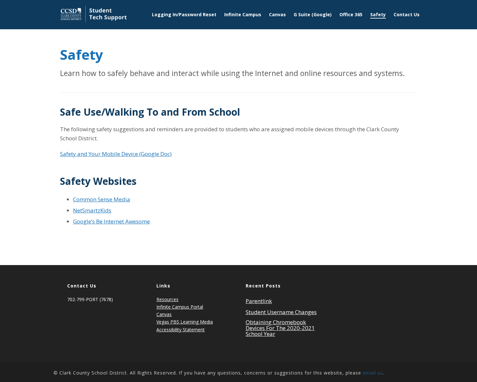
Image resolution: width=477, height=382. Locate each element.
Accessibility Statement (180, 329)
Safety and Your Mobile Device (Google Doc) (116, 154)
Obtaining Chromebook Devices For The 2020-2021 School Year (280, 328)
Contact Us (407, 14)
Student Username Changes (281, 312)
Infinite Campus (242, 14)
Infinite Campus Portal (179, 307)
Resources (167, 299)
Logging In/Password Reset (184, 14)
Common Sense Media (101, 199)
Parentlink (259, 301)
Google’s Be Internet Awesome (111, 221)
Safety (378, 14)
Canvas (277, 14)
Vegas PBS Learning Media (184, 322)
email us (373, 373)
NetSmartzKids (92, 210)
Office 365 (350, 14)
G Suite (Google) (313, 14)
